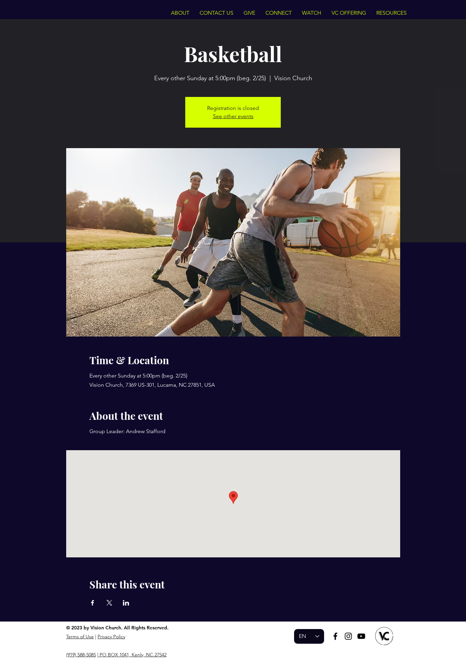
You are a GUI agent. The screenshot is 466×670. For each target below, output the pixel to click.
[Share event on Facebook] (92, 602)
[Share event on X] (109, 602)
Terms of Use (80, 636)
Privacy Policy (111, 636)
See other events (233, 116)
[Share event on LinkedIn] (126, 602)
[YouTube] (361, 636)
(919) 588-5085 (81, 655)
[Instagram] (348, 636)
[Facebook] (335, 636)
